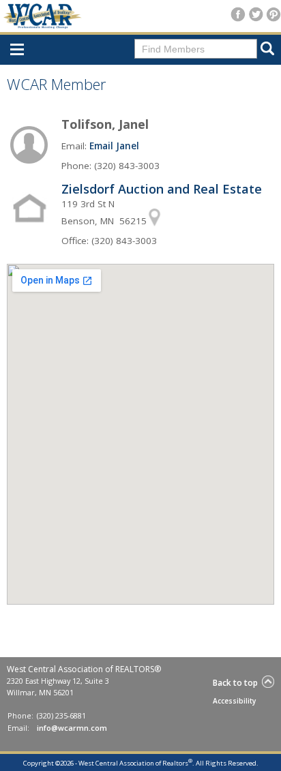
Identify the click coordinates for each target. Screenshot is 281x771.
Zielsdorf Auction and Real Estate (161, 189)
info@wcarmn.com (72, 728)
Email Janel (114, 146)
